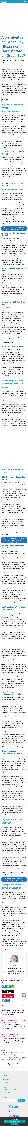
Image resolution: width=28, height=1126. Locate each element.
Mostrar (9, 100)
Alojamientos (7, 1050)
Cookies (5, 1085)
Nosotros (5, 1087)
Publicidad (6, 1092)
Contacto (5, 1082)
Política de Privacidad (9, 1090)
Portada (3, 1064)
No (23, 1121)
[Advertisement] (14, 18)
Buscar (5, 1098)
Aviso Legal (6, 1079)
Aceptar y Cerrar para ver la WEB (12, 1121)
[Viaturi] (3, 1)
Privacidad (14, 1123)
